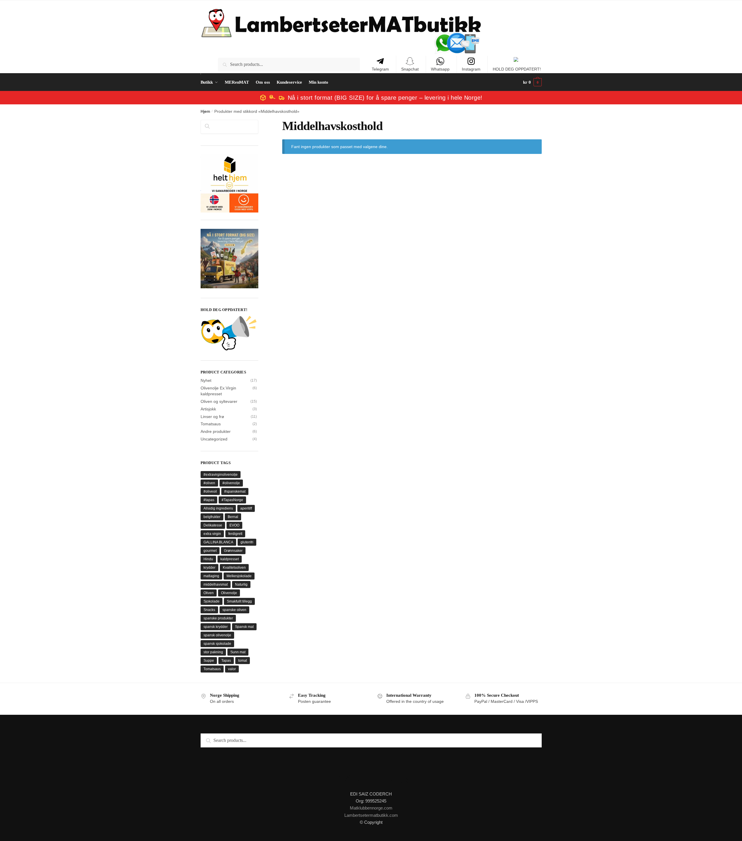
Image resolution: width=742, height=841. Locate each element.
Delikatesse (213, 525)
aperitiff (246, 508)
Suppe (209, 661)
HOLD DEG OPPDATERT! (517, 69)
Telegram (380, 69)
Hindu (208, 559)
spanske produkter (218, 618)
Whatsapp (440, 69)
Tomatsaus (211, 424)
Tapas (226, 661)
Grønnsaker (233, 551)
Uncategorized (214, 439)
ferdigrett (235, 534)
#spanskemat (234, 491)
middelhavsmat (216, 584)
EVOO (234, 525)
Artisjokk (208, 409)
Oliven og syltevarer (219, 401)
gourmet (210, 551)
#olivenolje (231, 483)
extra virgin (212, 534)
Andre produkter (216, 431)
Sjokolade (212, 601)
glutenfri (247, 542)
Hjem (205, 111)
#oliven (209, 483)
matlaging (211, 576)
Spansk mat (244, 627)
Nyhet (206, 380)
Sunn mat (237, 652)
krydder (209, 568)
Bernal (233, 517)
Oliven (209, 593)
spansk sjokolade (217, 644)
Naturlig (241, 584)
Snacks (209, 610)
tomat (242, 661)
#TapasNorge (232, 500)
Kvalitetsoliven (234, 568)
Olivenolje (229, 593)
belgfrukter (212, 517)
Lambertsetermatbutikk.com (371, 815)
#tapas (209, 500)
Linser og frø (212, 416)
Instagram (471, 69)
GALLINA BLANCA (218, 542)
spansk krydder (216, 627)
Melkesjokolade (239, 576)
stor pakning (213, 652)
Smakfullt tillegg (239, 601)
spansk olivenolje (217, 635)
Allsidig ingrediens (218, 508)
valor (232, 669)
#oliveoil (210, 491)
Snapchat (410, 69)
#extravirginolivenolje (221, 475)
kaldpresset (229, 559)
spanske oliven (234, 610)
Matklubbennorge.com (371, 807)
